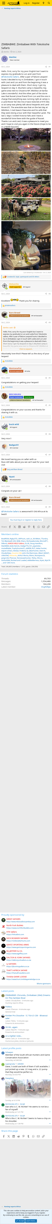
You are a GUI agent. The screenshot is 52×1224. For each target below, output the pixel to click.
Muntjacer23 (40, 555)
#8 (50, 486)
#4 (50, 378)
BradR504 (5, 538)
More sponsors (44, 983)
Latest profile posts (11, 1048)
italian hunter (41, 548)
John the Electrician (29, 553)
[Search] (48, 3)
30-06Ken (36, 538)
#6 (50, 434)
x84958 (28, 548)
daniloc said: (8, 327)
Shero (23, 541)
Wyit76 (47, 560)
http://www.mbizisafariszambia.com (20, 921)
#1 (50, 67)
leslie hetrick (14, 546)
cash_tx (29, 538)
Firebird (22, 550)
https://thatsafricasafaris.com (18, 973)
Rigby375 (13, 538)
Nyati (42, 560)
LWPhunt (21, 538)
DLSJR (22, 1104)
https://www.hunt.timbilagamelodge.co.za (23, 979)
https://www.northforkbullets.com (20, 928)
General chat (10, 1012)
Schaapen (9, 1052)
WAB (18, 541)
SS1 (30, 546)
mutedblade (6, 548)
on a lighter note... (13, 1036)
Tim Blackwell (6, 541)
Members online (10, 534)
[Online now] (6, 288)
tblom (31, 555)
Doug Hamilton (36, 543)
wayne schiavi (6, 550)
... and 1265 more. (8, 562)
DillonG (4, 543)
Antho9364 (5, 560)
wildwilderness (33, 560)
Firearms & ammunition (14, 1023)
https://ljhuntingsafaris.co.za (17, 966)
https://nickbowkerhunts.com (18, 941)
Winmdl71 (44, 541)
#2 (50, 294)
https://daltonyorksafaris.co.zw (18, 960)
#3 (50, 322)
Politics (8, 1006)
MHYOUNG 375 (11, 1104)
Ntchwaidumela (32, 541)
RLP (33, 548)
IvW (14, 541)
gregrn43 (5, 558)
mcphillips (46, 586)
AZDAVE (20, 1064)
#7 (50, 455)
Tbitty (34, 558)
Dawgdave (9, 1078)
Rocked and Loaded (19, 560)
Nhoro (39, 558)
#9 (50, 507)
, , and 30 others (23, 277)
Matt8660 (5, 546)
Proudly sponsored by (12, 914)
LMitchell (5, 555)
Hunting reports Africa (14, 1003)
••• (50, 1060)
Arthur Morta (23, 555)
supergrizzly (10, 1064)
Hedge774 (24, 546)
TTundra (44, 538)
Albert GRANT (43, 553)
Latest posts (7, 990)
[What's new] (43, 3)
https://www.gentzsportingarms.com (21, 947)
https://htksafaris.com (15, 934)
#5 (50, 405)
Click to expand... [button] (26, 349)
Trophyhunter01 (18, 548)
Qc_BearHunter (32, 550)
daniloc (6, 52)
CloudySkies (6, 553)
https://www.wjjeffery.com (16, 953)
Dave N (42, 550)
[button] (4, 3)
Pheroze (12, 558)
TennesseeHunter (24, 558)
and (14, 469)
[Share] (46, 66)
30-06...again (11, 1027)
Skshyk (16, 550)
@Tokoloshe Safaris (10, 76)
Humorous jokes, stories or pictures (19, 1041)
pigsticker (37, 546)
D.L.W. (27, 543)
